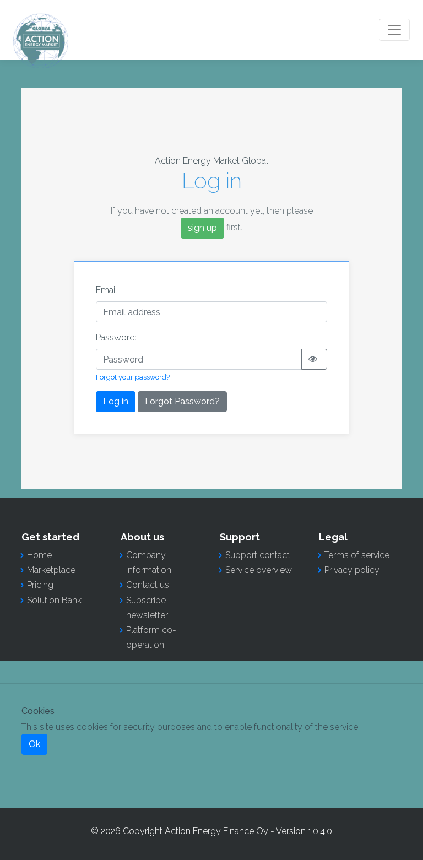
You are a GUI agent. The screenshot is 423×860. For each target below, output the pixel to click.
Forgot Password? (182, 401)
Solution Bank (54, 600)
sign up (202, 228)
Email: (107, 290)
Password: (116, 337)
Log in (115, 401)
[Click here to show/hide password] (314, 359)
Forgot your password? (133, 377)
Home (39, 555)
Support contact (257, 555)
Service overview (258, 570)
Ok (34, 744)
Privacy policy (351, 570)
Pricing (40, 585)
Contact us (147, 585)
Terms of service (356, 555)
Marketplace (51, 570)
